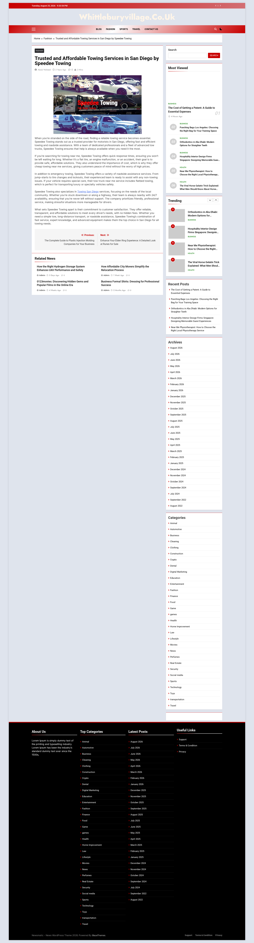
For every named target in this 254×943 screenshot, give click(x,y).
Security (174, 669)
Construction (176, 553)
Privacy (182, 751)
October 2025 (176, 408)
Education (175, 578)
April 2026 (175, 372)
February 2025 (177, 457)
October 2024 (176, 481)
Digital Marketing (178, 572)
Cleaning (174, 541)
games (173, 614)
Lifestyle (174, 638)
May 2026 (175, 366)
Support (183, 739)
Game (173, 608)
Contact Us (151, 29)
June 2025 (175, 433)
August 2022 (176, 506)
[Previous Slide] (216, 5)
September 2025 (178, 414)
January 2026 (176, 390)
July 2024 (174, 493)
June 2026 (175, 360)
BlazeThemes (98, 935)
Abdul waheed (44, 69)
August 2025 (176, 421)
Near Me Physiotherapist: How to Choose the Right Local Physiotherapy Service (198, 174)
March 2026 (176, 378)
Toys (172, 693)
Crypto (173, 559)
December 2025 (178, 396)
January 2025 (176, 463)
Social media (176, 675)
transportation (177, 699)
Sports (124, 29)
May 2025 (175, 439)
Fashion (110, 29)
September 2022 (178, 499)
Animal (173, 523)
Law (172, 632)
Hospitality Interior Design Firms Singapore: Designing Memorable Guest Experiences (199, 160)
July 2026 (174, 354)
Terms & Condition (188, 745)
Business (172, 103)
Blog (99, 29)
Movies (173, 644)
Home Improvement (180, 626)
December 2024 (178, 469)
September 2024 (178, 487)
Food (172, 602)
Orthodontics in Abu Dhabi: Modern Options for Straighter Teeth (203, 216)
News (173, 651)
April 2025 (175, 445)
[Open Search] (215, 29)
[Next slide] (220, 5)
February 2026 (177, 384)
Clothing (174, 547)
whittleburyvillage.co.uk (127, 17)
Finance (174, 596)
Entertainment (177, 584)
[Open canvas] (33, 29)
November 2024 (178, 475)
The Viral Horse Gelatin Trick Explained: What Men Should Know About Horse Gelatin (199, 189)
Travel (136, 29)
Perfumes (175, 657)
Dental (173, 566)
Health (183, 167)
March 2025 (176, 451)
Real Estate (175, 663)
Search (172, 49)
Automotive (176, 529)
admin (42, 275)
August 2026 (176, 348)
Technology (176, 687)
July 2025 (174, 427)
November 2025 (178, 402)
